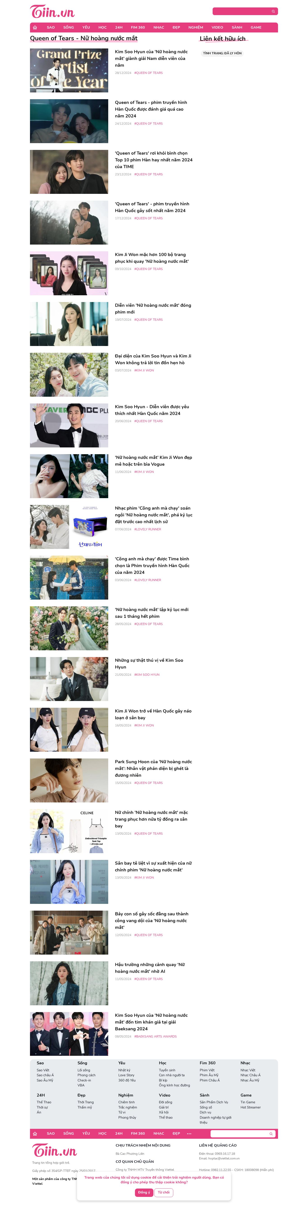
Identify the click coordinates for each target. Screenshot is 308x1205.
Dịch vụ (205, 1112)
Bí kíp (163, 1080)
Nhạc (159, 27)
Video (217, 27)
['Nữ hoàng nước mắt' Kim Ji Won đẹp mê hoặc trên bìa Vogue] (69, 476)
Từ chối (164, 1192)
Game (256, 27)
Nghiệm (195, 27)
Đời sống (165, 1102)
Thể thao (165, 1117)
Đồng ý (144, 1192)
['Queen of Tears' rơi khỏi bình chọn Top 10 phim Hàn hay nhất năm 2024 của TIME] (69, 172)
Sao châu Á (45, 1075)
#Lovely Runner (147, 529)
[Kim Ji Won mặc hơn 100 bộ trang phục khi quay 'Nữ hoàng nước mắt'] (69, 273)
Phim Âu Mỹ (209, 1075)
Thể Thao (44, 1102)
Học (103, 27)
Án (39, 1112)
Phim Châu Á (210, 1080)
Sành (237, 27)
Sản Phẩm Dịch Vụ (214, 1102)
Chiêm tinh (126, 1102)
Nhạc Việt (248, 1070)
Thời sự (42, 1107)
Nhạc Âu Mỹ (250, 1080)
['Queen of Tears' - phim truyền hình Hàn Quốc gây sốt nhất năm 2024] (69, 223)
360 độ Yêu (127, 1080)
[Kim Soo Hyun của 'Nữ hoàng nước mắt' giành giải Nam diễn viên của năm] (69, 70)
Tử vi (121, 1112)
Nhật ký (124, 1070)
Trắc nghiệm (127, 1107)
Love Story (126, 1075)
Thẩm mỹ (85, 1107)
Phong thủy (127, 1117)
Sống (68, 27)
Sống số (206, 1107)
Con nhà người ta (172, 1075)
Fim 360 (138, 27)
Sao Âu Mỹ (45, 1080)
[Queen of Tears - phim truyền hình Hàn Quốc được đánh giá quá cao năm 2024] (69, 121)
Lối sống (84, 1070)
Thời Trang (86, 1102)
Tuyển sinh (167, 1070)
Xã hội (163, 1112)
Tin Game (248, 1102)
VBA (81, 1085)
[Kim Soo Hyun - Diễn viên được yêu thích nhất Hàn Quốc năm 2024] (69, 425)
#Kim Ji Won (144, 370)
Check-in (84, 1080)
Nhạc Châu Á (251, 1075)
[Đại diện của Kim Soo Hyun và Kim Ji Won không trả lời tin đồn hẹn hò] (69, 375)
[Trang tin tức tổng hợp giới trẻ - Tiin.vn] (52, 11)
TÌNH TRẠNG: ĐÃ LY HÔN (222, 53)
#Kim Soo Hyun (146, 675)
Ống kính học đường (174, 1085)
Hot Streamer (251, 1107)
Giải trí (163, 1107)
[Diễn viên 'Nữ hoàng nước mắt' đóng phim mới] (69, 324)
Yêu (86, 27)
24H (118, 27)
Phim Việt (207, 1070)
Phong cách (87, 1075)
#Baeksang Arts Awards (155, 1036)
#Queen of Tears (148, 73)
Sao (51, 27)
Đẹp (176, 27)
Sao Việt (43, 1070)
